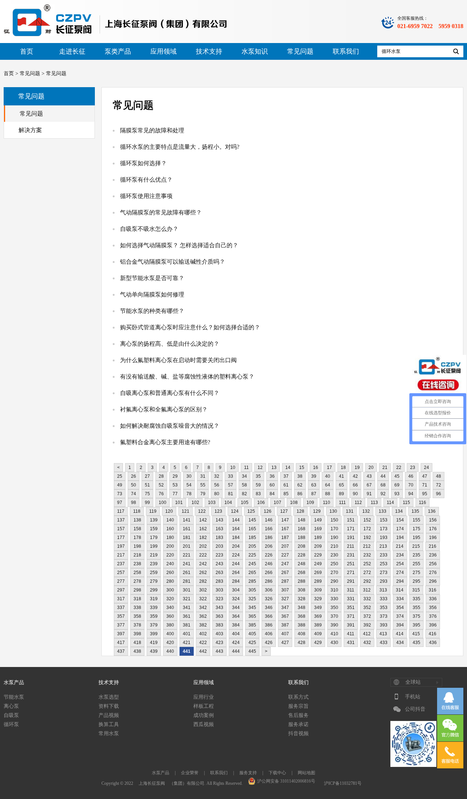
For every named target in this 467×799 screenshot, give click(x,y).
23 (412, 467)
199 (154, 546)
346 (269, 607)
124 (235, 511)
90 (355, 493)
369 (318, 616)
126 (267, 511)
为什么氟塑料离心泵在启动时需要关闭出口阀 (178, 360)
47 (424, 476)
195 (416, 537)
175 (416, 528)
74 (133, 493)
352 (367, 607)
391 (351, 625)
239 (154, 563)
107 (277, 502)
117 (120, 511)
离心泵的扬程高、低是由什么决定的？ (169, 344)
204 (236, 546)
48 (438, 476)
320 (170, 598)
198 (137, 546)
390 (334, 625)
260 (170, 572)
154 (400, 520)
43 (369, 476)
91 (369, 493)
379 (154, 625)
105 (244, 502)
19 (357, 467)
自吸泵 (11, 715)
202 (203, 546)
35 (258, 476)
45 (397, 476)
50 (133, 485)
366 (269, 616)
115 (406, 502)
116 (422, 502)
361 (186, 616)
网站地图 (306, 772)
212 (367, 546)
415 (416, 633)
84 (272, 493)
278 (137, 581)
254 (400, 563)
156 (433, 520)
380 (170, 625)
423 (219, 642)
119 (153, 511)
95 (424, 493)
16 (315, 467)
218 (137, 555)
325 (252, 598)
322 (203, 598)
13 (274, 467)
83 (258, 493)
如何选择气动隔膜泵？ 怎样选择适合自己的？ (179, 245)
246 (269, 563)
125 (251, 511)
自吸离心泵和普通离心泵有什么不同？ (169, 393)
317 (121, 598)
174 (400, 528)
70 (410, 485)
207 (285, 546)
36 (272, 476)
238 (137, 563)
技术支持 (209, 51)
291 (351, 581)
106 (261, 502)
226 (269, 555)
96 (438, 493)
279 (154, 581)
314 (400, 590)
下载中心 (277, 772)
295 (416, 581)
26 (133, 476)
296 (433, 581)
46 (410, 476)
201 (186, 546)
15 (301, 467)
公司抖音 (415, 709)
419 (154, 642)
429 (318, 642)
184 (236, 537)
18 (343, 467)
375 (416, 616)
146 (269, 520)
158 (137, 528)
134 (399, 511)
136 (432, 511)
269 (318, 572)
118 (136, 511)
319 (154, 598)
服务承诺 (298, 724)
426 (269, 642)
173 (383, 528)
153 (383, 520)
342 (203, 607)
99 (147, 502)
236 (433, 555)
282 (203, 581)
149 (318, 520)
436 (433, 642)
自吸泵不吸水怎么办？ (149, 229)
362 (203, 616)
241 (186, 563)
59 (258, 485)
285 (252, 581)
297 (121, 590)
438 (137, 651)
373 (383, 616)
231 (351, 555)
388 (301, 625)
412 (367, 633)
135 (415, 511)
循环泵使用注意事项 (146, 196)
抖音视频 (298, 733)
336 (433, 598)
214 (400, 546)
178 (137, 537)
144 (236, 520)
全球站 (413, 682)
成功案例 (203, 715)
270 (334, 572)
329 (318, 598)
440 (170, 651)
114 (390, 502)
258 (137, 572)
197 (121, 546)
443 (219, 651)
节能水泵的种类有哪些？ (152, 311)
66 (355, 485)
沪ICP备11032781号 (343, 783)
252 (367, 563)
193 (383, 537)
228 (301, 555)
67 (369, 485)
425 (252, 642)
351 (351, 607)
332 (367, 598)
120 (169, 511)
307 (285, 590)
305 (252, 590)
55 (202, 485)
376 (433, 616)
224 (236, 555)
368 (301, 616)
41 (341, 476)
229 (318, 555)
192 (367, 537)
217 (121, 555)
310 (334, 590)
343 (219, 607)
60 (272, 485)
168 (301, 528)
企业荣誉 (189, 772)
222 (203, 555)
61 (286, 485)
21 (384, 467)
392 (367, 625)
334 (400, 598)
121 (185, 511)
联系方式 (298, 697)
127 (284, 511)
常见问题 (300, 51)
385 (252, 625)
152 (367, 520)
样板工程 (203, 706)
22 (398, 467)
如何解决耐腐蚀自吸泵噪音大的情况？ (169, 426)
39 (313, 476)
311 (350, 590)
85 (286, 493)
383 (219, 625)
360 (170, 616)
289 (318, 581)
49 (119, 485)
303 (219, 590)
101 (179, 502)
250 (334, 563)
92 (383, 493)
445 (252, 651)
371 (351, 616)
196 (433, 537)
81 (230, 493)
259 (154, 572)
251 (351, 563)
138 (137, 520)
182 (203, 537)
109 (310, 502)
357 (121, 616)
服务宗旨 (298, 706)
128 (300, 511)
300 (170, 590)
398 (137, 633)
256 (433, 563)
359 (154, 616)
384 (236, 625)
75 (147, 493)
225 (252, 555)
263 (219, 572)
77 (175, 493)
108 (294, 502)
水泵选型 (109, 697)
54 (189, 485)
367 (285, 616)
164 (236, 528)
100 (162, 502)
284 (236, 581)
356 (433, 607)
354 (400, 607)
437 (121, 651)
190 (334, 537)
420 (170, 642)
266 (269, 572)
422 (203, 642)
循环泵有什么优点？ (146, 180)
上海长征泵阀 (152, 783)
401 (186, 633)
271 (351, 572)
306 (269, 590)
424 (236, 642)
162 (203, 528)
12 (260, 467)
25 (119, 476)
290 (334, 581)
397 (121, 633)
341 (186, 607)
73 (119, 493)
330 (334, 598)
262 (203, 572)
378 (137, 625)
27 (147, 476)
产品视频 (109, 715)
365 (252, 616)
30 (189, 476)
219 (154, 555)
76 (161, 493)
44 (383, 476)
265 (252, 572)
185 (252, 537)
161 (186, 528)
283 (219, 581)
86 (299, 493)
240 (170, 563)
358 (137, 616)
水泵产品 (14, 682)
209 (318, 546)
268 (301, 572)
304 (236, 590)
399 (154, 633)
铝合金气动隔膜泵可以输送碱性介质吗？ (172, 262)
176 (433, 528)
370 (334, 616)
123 (218, 511)
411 (350, 633)
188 (301, 537)
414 (400, 633)
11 (246, 467)
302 (203, 590)
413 (383, 633)
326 (269, 598)
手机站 (412, 696)
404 (236, 633)
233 (383, 555)
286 (269, 581)
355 (416, 607)
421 (186, 642)
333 (383, 598)
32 (216, 476)
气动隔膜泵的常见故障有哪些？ (161, 212)
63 (313, 485)
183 (219, 537)
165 (252, 528)
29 (175, 476)
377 (121, 625)
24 (426, 467)
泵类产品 (118, 51)
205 (252, 546)
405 (252, 633)
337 (121, 607)
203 (219, 546)
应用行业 (203, 697)
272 (367, 572)
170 (334, 528)
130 (333, 511)
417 (121, 642)
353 (383, 607)
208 (301, 546)
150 (334, 520)
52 (161, 485)
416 (432, 633)
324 (236, 598)
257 (121, 572)
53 (175, 485)
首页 (26, 51)
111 (342, 502)
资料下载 (109, 706)
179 (154, 537)
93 (397, 493)
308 (301, 590)
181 (186, 537)
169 (318, 528)
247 (285, 563)
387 (285, 625)
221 (186, 555)
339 (154, 607)
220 (170, 555)
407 (285, 633)
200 (170, 546)
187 (285, 537)
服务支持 (248, 772)
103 (212, 502)
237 (121, 563)
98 (133, 502)
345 (252, 607)
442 (203, 651)
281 (186, 581)
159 (154, 528)
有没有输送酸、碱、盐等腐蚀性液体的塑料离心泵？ (187, 376)
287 (285, 581)
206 (269, 546)
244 (236, 563)
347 (285, 607)
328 (301, 598)
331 (351, 598)
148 (301, 520)
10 (232, 467)
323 (219, 598)
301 (186, 590)
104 (228, 502)
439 (154, 651)
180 (170, 537)
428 (301, 642)
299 (154, 590)
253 (383, 563)
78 (189, 493)
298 (137, 590)
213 (383, 546)
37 (286, 476)
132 (366, 511)
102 (195, 502)
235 (416, 555)
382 (203, 625)
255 (416, 563)
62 (299, 485)
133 (382, 511)
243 (219, 563)
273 (383, 572)
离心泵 (11, 706)
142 (203, 520)
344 (236, 607)
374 (400, 616)
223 (219, 555)
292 (367, 581)
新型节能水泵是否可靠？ (152, 278)
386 (269, 625)
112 (358, 502)
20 (371, 467)
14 (287, 467)
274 (400, 572)
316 (432, 590)
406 (269, 633)
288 (301, 581)
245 (252, 563)
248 (301, 563)
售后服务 (298, 715)
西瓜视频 (203, 724)
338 (137, 607)
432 (367, 642)
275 (416, 572)
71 (424, 485)
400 (170, 633)
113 (374, 502)
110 (326, 502)
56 (216, 485)
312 (367, 590)
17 (329, 467)
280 (170, 581)
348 (301, 607)
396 (433, 625)
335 (416, 598)
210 (334, 546)
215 (416, 546)
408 (301, 633)
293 (383, 581)
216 (432, 546)
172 (367, 528)
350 (334, 607)
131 (350, 511)
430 (334, 642)
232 (367, 555)
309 (318, 590)
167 (285, 528)
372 (367, 616)
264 (236, 572)
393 (383, 625)
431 (351, 642)
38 (299, 476)
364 (236, 616)
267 (285, 572)
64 (327, 485)
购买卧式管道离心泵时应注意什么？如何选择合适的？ (190, 327)
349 (318, 607)
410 (334, 633)
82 (244, 493)
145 (252, 520)
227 (285, 555)
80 (216, 493)
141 (186, 520)
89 (341, 493)
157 (121, 528)
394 (400, 625)
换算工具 (109, 724)
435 (416, 642)
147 (285, 520)
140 (170, 520)
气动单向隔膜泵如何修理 (152, 294)
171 (351, 528)
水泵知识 (255, 51)
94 (410, 493)
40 (327, 476)
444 (236, 651)
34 (244, 476)
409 (318, 633)
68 (383, 485)
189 (318, 537)
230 (334, 555)
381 (186, 625)
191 (351, 537)
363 (219, 616)
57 (230, 485)
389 (318, 625)
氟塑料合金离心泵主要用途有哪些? (165, 442)
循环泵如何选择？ (143, 163)
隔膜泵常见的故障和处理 (152, 130)
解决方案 (30, 130)
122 (202, 511)
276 (433, 572)
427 (285, 642)
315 (416, 590)
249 (318, 563)
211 (350, 546)
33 (230, 476)
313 (383, 590)
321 (186, 598)
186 (269, 537)
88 (327, 493)
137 (121, 520)
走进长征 (72, 51)
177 (121, 537)
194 (400, 537)
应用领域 (163, 51)
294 (400, 581)
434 (400, 642)
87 (313, 493)
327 (285, 598)
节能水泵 (14, 697)
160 (170, 528)
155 (416, 520)
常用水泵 (109, 733)
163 (219, 528)
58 (244, 485)
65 (341, 485)
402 (203, 633)
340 (170, 607)
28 (161, 476)
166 (269, 528)
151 (351, 520)
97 (119, 502)
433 (383, 642)
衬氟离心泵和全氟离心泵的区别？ (164, 409)
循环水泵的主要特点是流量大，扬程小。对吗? (179, 147)
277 (121, 581)
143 (219, 520)
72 (438, 485)
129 (317, 511)
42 (355, 476)
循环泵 (11, 724)
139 (154, 520)
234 (400, 555)
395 (416, 625)
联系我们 (346, 51)
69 (397, 485)
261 (186, 572)
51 (147, 485)
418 (137, 642)
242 (203, 563)
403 (219, 633)
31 (202, 476)
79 (202, 493)
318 (137, 598)
